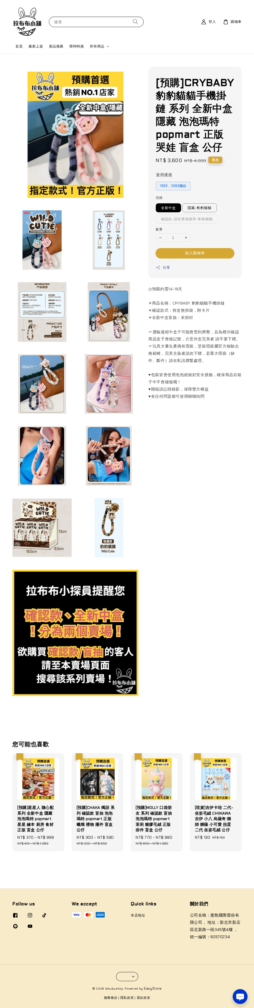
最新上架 (36, 46)
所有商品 (97, 46)
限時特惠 (76, 46)
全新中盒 (168, 208)
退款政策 (143, 998)
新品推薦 (56, 46)
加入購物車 (195, 253)
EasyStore (153, 988)
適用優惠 (164, 174)
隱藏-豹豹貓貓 (200, 208)
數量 (159, 229)
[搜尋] (135, 22)
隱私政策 (127, 998)
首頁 (19, 46)
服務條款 (111, 998)
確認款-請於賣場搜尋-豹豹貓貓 (187, 219)
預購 (159, 198)
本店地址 (138, 915)
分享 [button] (166, 267)
